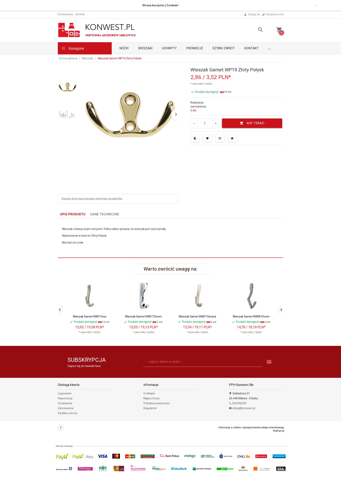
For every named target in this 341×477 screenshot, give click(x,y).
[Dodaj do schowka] (207, 138)
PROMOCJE (194, 48)
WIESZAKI (145, 48)
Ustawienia (65, 403)
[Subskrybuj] (269, 362)
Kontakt (251, 48)
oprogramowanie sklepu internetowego (263, 427)
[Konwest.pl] (97, 30)
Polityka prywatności (156, 403)
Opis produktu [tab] (72, 214)
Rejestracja (65, 398)
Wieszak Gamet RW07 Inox (89, 316)
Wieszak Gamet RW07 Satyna (197, 316)
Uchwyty (169, 48)
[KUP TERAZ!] (107, 303)
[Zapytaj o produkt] (219, 138)
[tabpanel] (170, 238)
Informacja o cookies (229, 427)
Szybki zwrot (223, 48)
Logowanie (64, 393)
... (269, 48)
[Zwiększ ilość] (215, 123)
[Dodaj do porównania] (195, 138)
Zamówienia (65, 408)
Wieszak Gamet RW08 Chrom (251, 316)
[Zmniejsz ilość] (194, 123)
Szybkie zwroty (67, 413)
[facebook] (61, 428)
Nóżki (124, 48)
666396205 (239, 403)
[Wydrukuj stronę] (232, 138)
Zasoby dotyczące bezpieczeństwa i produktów (91, 198)
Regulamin (150, 408)
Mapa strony (151, 398)
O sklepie (149, 393)
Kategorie (76, 48)
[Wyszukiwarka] (255, 30)
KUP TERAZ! (255, 123)
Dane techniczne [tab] (104, 214)
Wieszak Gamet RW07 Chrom (143, 316)
